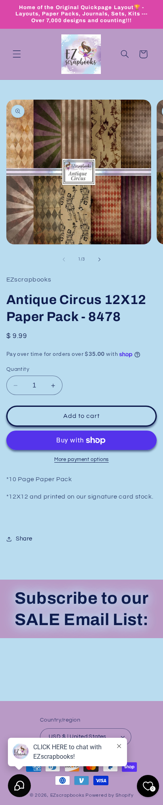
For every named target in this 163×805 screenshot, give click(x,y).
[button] (17, 54)
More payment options (81, 459)
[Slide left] (63, 259)
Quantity (17, 369)
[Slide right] (99, 259)
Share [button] (24, 539)
